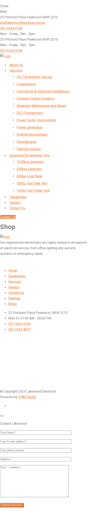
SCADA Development (32, 135)
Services (14, 282)
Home (12, 270)
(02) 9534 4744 (11, 51)
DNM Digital (27, 397)
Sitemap (14, 298)
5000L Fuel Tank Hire (32, 183)
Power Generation (29, 127)
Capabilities (16, 276)
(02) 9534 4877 (19, 329)
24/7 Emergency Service (34, 77)
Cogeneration (26, 84)
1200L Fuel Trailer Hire (33, 191)
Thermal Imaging (29, 149)
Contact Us (8, 217)
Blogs (12, 304)
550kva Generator (29, 169)
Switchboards (26, 142)
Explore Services (12, 505)
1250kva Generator (30, 162)
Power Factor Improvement (36, 120)
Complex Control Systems (35, 99)
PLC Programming (30, 113)
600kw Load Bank (29, 176)
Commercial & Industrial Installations (43, 91)
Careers (14, 287)
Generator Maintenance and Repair (41, 106)
